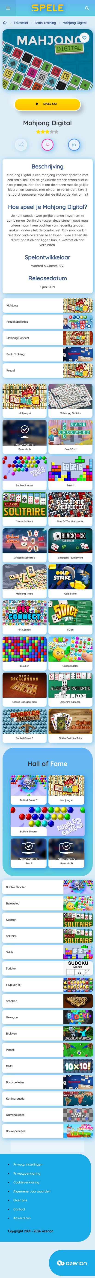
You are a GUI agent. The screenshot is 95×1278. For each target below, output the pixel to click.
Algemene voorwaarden (31, 1191)
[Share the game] (21, 145)
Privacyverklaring (26, 1173)
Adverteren (22, 1218)
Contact (19, 1209)
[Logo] (47, 8)
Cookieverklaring (26, 1182)
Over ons (20, 1200)
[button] (87, 8)
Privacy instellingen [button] (27, 1164)
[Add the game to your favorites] (84, 38)
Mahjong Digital (74, 23)
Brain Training (45, 23)
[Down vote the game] (48, 145)
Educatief (21, 23)
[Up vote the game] (74, 145)
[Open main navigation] (8, 8)
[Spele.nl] (5, 22)
